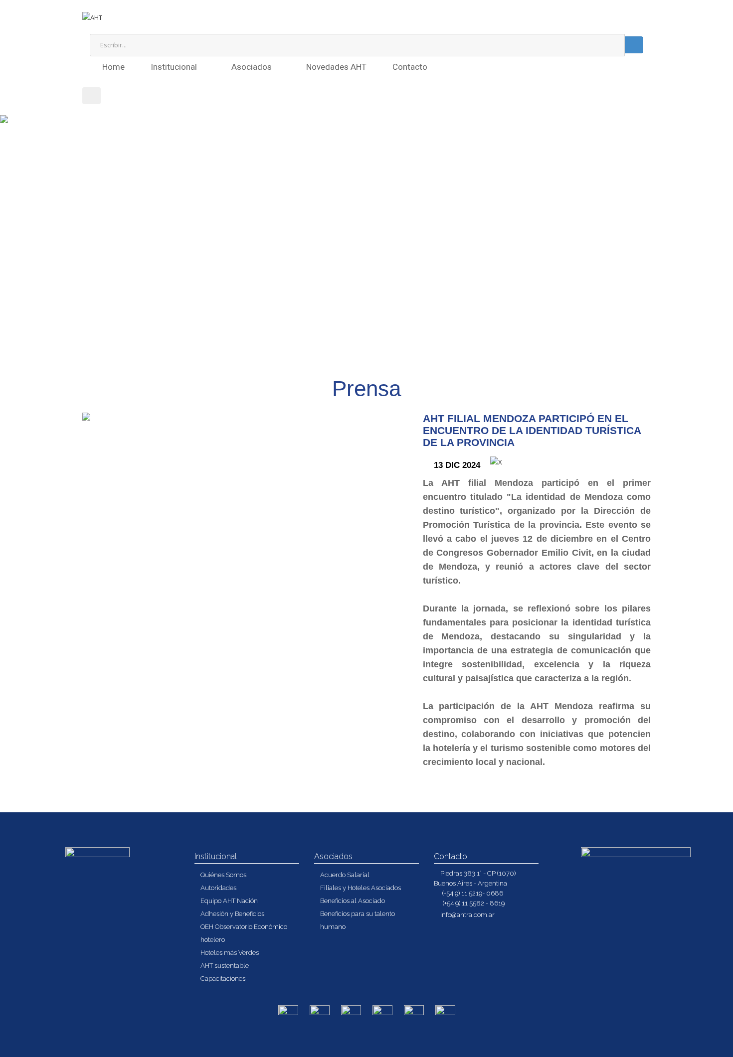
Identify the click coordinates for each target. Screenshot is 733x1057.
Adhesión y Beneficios (232, 913)
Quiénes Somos (223, 875)
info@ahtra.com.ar (467, 914)
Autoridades (218, 888)
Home (113, 67)
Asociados (252, 67)
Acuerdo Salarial (344, 875)
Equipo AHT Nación (229, 901)
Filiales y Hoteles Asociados (360, 888)
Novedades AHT (336, 67)
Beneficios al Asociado (352, 901)
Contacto (409, 67)
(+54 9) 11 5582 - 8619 (473, 903)
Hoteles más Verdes (229, 952)
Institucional (175, 67)
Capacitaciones (222, 978)
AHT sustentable (224, 965)
